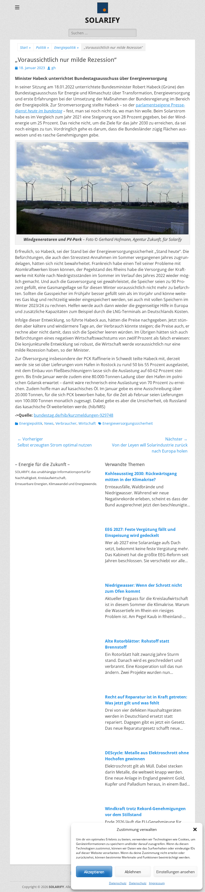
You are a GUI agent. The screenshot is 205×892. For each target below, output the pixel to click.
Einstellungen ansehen (175, 871)
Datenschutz (117, 883)
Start (25, 47)
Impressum (157, 883)
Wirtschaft (87, 423)
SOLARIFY (102, 20)
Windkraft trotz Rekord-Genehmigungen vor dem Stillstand (145, 811)
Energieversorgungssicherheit (127, 423)
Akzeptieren (94, 871)
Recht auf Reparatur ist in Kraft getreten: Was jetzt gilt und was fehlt (146, 700)
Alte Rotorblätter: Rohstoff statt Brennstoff (137, 644)
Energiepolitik (66, 47)
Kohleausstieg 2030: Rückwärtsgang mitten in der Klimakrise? (141, 476)
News (49, 423)
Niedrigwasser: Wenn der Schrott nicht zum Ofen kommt (143, 588)
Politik (42, 47)
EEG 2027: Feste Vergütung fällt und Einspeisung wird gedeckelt (140, 532)
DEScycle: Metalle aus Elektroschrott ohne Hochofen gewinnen (147, 756)
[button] (195, 829)
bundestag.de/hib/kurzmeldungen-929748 (73, 415)
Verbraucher (66, 423)
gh (54, 67)
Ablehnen (133, 871)
